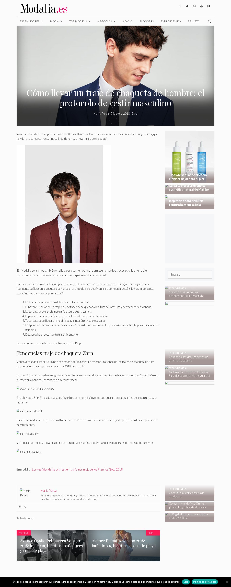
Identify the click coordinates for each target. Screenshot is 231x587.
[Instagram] (194, 6)
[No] (226, 582)
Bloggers (146, 21)
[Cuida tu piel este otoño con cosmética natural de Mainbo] (190, 192)
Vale (186, 581)
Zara (134, 113)
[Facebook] (180, 6)
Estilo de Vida (170, 21)
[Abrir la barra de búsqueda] (209, 21)
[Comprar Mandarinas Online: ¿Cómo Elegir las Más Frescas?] (187, 509)
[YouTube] (201, 6)
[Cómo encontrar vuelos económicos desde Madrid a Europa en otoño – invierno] (187, 298)
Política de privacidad (204, 581)
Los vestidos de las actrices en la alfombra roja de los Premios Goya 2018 (77, 469)
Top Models (78, 21)
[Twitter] (187, 6)
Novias (127, 21)
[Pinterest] (208, 6)
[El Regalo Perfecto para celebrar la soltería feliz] (187, 519)
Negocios (104, 21)
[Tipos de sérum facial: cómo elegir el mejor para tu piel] (190, 181)
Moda (54, 21)
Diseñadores (29, 21)
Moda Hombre (27, 518)
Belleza (193, 21)
